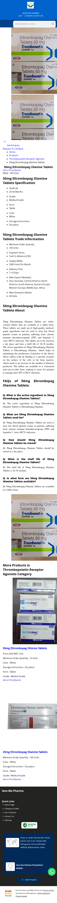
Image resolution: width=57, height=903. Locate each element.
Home (12, 151)
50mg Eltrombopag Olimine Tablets (25, 648)
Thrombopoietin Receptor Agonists (26, 158)
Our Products (10, 812)
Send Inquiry (12, 145)
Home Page (9, 804)
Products (13, 155)
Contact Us (9, 816)
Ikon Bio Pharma (31, 14)
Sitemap (8, 820)
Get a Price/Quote (12, 170)
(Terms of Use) (48, 890)
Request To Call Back (13, 148)
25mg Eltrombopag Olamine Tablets (25, 752)
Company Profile (12, 808)
